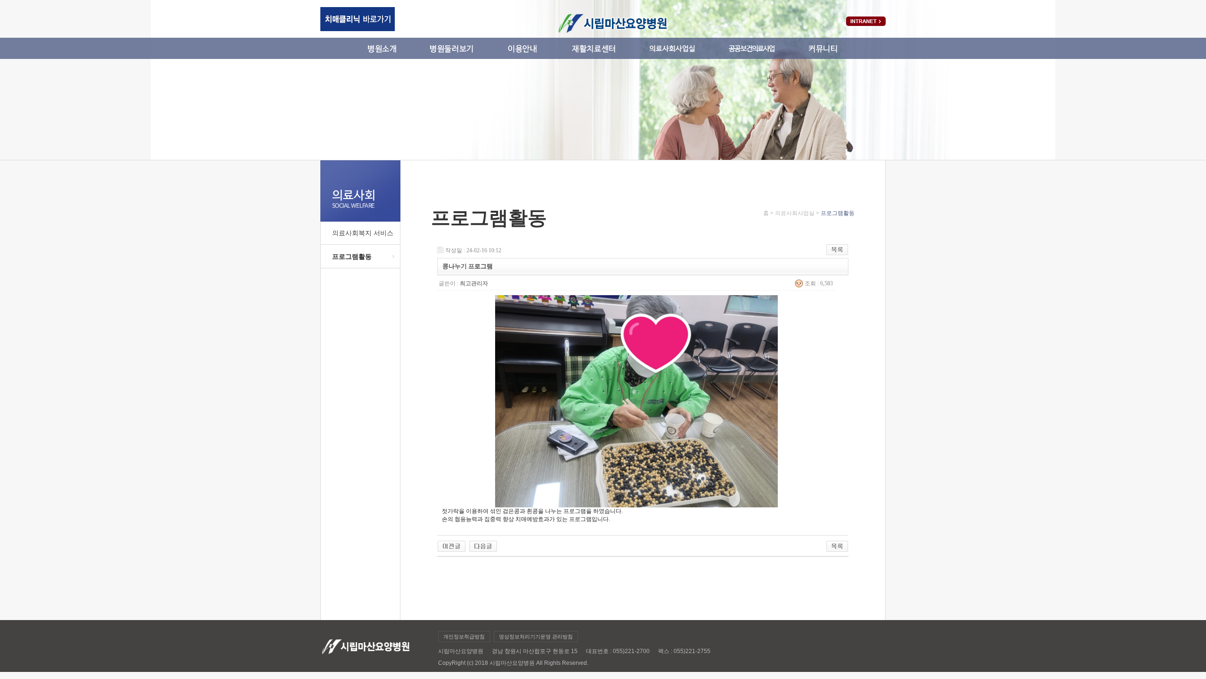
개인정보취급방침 (464, 636)
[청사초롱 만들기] (451, 543)
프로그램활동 (352, 256)
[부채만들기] (483, 543)
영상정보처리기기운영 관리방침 (536, 636)
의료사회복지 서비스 (362, 233)
